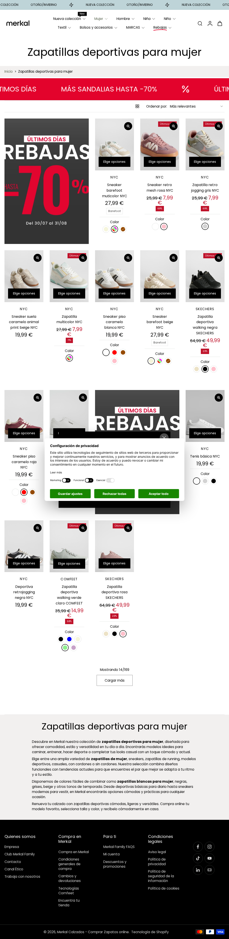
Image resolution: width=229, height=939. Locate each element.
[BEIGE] (106, 229)
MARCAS (133, 27)
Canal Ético (13, 869)
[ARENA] (196, 369)
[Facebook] (198, 847)
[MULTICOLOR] (114, 229)
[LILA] (73, 647)
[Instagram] (209, 847)
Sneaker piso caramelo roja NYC (24, 462)
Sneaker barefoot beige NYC (159, 322)
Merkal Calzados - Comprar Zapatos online (93, 931)
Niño (167, 18)
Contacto (12, 861)
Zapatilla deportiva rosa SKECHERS (114, 592)
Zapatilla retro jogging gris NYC (205, 187)
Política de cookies (163, 888)
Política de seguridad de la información (161, 876)
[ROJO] (114, 352)
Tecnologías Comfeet (68, 890)
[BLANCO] (155, 226)
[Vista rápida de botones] (128, 126)
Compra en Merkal (73, 851)
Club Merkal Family (19, 854)
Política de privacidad (157, 861)
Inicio (8, 71)
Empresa (11, 846)
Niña (147, 18)
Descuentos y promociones (115, 864)
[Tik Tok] (198, 858)
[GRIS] (205, 226)
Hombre (123, 18)
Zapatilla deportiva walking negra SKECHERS (205, 325)
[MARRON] (123, 229)
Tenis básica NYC (205, 456)
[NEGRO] (205, 369)
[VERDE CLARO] (65, 647)
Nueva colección (67, 18)
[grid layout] (137, 106)
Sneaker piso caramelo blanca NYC (114, 322)
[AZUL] (69, 639)
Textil (62, 27)
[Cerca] (164, 437)
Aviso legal (157, 851)
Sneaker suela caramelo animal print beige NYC (24, 322)
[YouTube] (209, 858)
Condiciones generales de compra (69, 864)
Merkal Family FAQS (119, 846)
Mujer (98, 18)
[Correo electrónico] (209, 870)
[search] (200, 23)
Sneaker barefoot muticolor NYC (114, 190)
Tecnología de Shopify (150, 931)
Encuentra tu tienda (69, 902)
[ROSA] (164, 226)
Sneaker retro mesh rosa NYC (159, 187)
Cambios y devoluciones (69, 878)
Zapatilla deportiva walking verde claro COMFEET (69, 595)
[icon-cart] (220, 23)
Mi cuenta (111, 854)
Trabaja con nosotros (22, 876)
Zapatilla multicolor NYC (69, 319)
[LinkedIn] (198, 870)
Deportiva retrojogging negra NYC (24, 592)
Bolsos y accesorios (96, 27)
